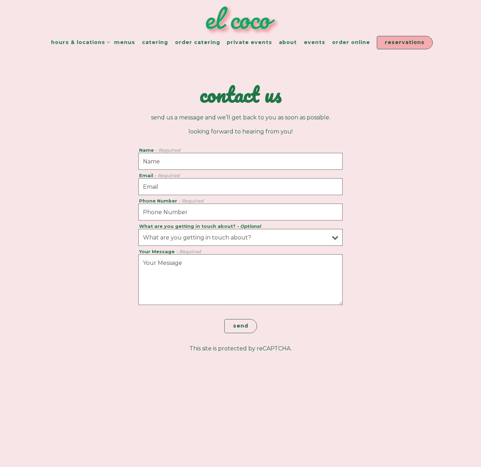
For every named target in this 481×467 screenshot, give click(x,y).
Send (240, 326)
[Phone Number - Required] (240, 212)
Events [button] (314, 42)
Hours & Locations (79, 42)
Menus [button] (124, 42)
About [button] (288, 42)
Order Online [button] (351, 42)
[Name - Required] (240, 161)
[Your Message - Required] (240, 279)
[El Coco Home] (240, 18)
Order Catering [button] (197, 42)
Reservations (405, 42)
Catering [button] (155, 42)
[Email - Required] (240, 186)
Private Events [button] (249, 42)
